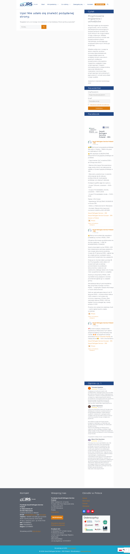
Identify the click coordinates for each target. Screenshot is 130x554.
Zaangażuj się (78, 4)
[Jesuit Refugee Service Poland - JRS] (93, 130)
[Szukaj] (43, 27)
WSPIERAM (100, 4)
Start (43, 4)
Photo (93, 220)
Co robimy (64, 4)
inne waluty (55, 512)
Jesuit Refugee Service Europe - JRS (100, 215)
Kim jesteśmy (51, 4)
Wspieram (57, 517)
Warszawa (85, 506)
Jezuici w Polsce (93, 218)
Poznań (85, 503)
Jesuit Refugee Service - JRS (97, 213)
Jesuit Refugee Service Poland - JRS (102, 142)
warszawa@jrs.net (30, 514)
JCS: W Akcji (36, 531)
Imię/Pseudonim (93, 92)
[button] (107, 4)
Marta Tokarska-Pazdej (102, 336)
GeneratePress (86, 551)
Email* (90, 98)
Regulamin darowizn (58, 523)
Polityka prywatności (58, 525)
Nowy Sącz (86, 500)
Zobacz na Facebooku (93, 223)
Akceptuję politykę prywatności (99, 104)
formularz (42, 514)
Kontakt (90, 4)
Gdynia (84, 498)
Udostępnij (92, 224)
